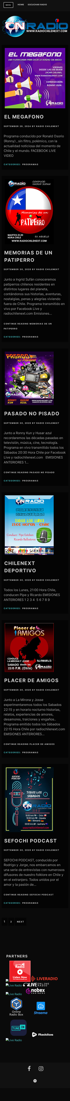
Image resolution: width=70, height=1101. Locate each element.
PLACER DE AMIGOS (31, 680)
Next (20, 921)
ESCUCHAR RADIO (37, 5)
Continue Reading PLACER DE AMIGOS (29, 744)
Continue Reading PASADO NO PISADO (29, 472)
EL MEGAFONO (24, 117)
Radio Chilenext (47, 126)
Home (21, 5)
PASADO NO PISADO (32, 413)
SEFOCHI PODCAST (30, 841)
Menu (8, 5)
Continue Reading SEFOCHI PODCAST (29, 895)
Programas (30, 164)
